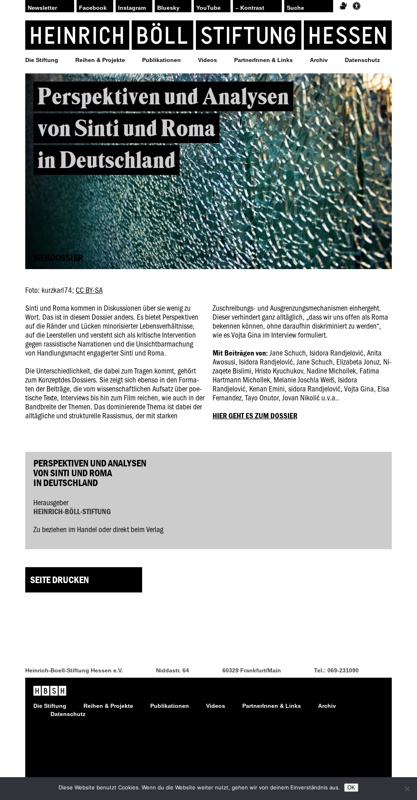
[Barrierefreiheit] (356, 6)
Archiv (319, 60)
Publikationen (161, 60)
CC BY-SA (89, 290)
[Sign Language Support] (343, 6)
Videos (207, 60)
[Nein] (407, 789)
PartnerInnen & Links (263, 60)
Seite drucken (59, 580)
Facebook (93, 7)
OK (351, 788)
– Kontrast (249, 7)
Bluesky (168, 7)
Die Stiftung (41, 60)
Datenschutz (362, 60)
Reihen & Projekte (100, 60)
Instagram (132, 7)
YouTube (208, 7)
